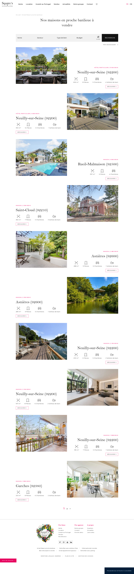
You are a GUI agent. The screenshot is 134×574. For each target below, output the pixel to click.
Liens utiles (90, 532)
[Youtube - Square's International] (67, 542)
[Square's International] (7, 4)
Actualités (66, 4)
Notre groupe (78, 4)
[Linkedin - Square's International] (71, 542)
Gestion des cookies (85, 556)
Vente (20, 4)
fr (127, 4)
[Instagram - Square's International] (63, 542)
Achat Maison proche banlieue (46, 548)
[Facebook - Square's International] (59, 542)
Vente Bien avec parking (87, 550)
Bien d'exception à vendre (47, 550)
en (131, 4)
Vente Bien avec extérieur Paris (68, 548)
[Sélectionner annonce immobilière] (96, 4)
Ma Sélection (62, 536)
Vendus (56, 4)
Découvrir (111, 86)
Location (29, 4)
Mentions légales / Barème (51, 556)
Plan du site (69, 556)
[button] (18, 66)
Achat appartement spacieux (67, 550)
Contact (90, 4)
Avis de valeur (7, 560)
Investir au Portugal (43, 4)
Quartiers (90, 528)
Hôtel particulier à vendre (89, 548)
